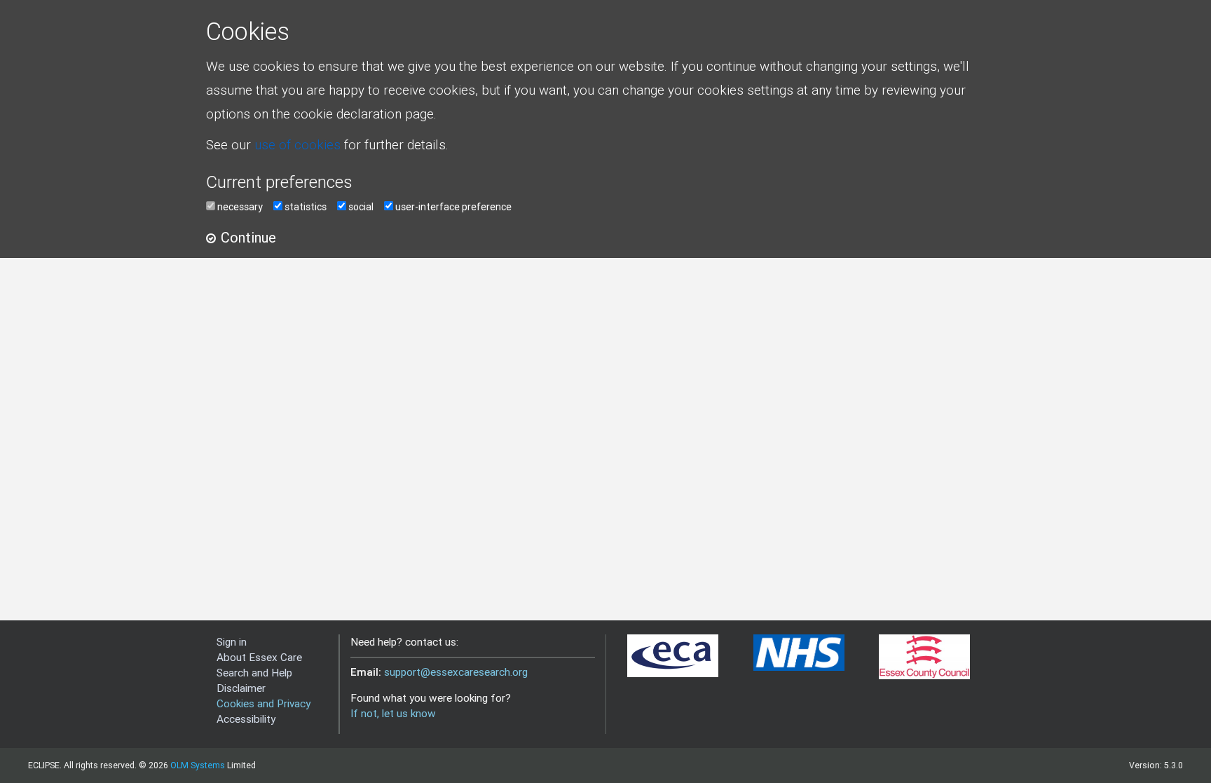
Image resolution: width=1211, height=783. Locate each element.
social (361, 206)
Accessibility (246, 719)
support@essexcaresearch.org (456, 672)
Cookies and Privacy (263, 703)
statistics (306, 206)
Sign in (232, 641)
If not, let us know (393, 713)
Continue (248, 237)
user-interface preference (453, 206)
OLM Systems (197, 765)
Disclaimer (241, 688)
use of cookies (297, 144)
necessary (240, 206)
